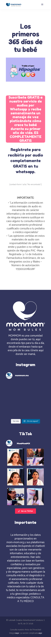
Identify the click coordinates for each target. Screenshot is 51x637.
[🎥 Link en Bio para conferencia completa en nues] (35, 399)
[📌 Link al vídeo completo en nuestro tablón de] (15, 411)
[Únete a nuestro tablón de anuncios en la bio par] (35, 387)
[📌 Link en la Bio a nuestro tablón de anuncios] (15, 399)
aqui (17, 633)
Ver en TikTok (27, 511)
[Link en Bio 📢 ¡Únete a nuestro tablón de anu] (35, 411)
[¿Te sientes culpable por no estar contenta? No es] (15, 387)
